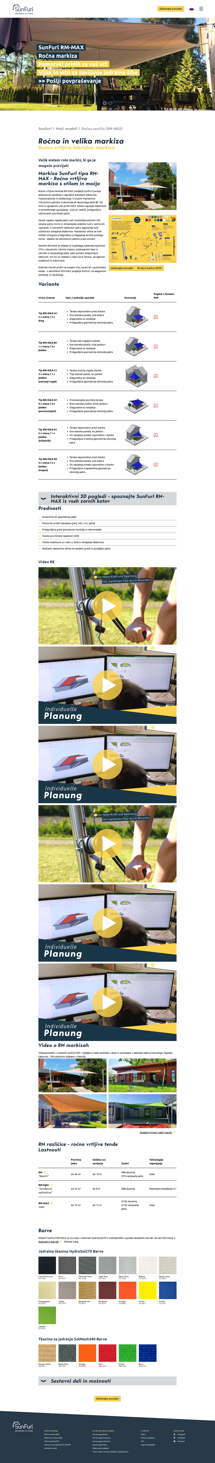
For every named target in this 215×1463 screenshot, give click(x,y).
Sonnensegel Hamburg (101, 1438)
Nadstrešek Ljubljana (101, 1448)
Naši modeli (66, 128)
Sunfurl (45, 128)
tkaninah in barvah (48, 1241)
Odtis (143, 1434)
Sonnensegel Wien (100, 1445)
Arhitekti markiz (50, 1448)
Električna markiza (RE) (53, 1438)
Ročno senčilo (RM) (51, 1434)
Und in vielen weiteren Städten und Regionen (110, 1452)
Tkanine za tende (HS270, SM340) (57, 1445)
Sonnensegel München (101, 1441)
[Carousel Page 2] (110, 103)
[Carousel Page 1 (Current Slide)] (105, 103)
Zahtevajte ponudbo (171, 8)
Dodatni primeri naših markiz (156, 1132)
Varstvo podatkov (148, 1438)
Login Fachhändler (148, 1445)
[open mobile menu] (201, 9)
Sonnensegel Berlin (100, 1434)
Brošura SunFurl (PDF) (149, 268)
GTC (142, 1441)
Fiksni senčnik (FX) (51, 1441)
